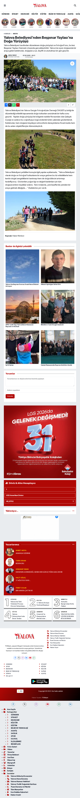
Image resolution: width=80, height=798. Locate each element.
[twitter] (24, 704)
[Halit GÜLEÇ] (10, 579)
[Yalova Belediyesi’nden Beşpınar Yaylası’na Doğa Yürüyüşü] (40, 81)
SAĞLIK (43, 671)
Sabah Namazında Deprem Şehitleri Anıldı (56, 365)
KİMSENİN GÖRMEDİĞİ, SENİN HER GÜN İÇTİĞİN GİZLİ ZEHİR (39, 572)
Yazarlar (10, 752)
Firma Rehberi (13, 755)
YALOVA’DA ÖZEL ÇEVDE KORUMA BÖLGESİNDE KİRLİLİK (67, 616)
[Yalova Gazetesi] (40, 5)
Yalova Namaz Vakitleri (57, 636)
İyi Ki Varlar (10, 365)
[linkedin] (70, 704)
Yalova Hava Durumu (57, 633)
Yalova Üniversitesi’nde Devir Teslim (18, 616)
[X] (19, 658)
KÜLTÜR (35, 14)
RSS (21, 691)
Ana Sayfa (11, 709)
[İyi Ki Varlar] (22, 347)
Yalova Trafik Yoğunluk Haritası (60, 638)
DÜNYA (8, 673)
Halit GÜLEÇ (21, 578)
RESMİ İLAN (16, 744)
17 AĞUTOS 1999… (23, 580)
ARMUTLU (64, 599)
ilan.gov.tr (9, 676)
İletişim (10, 771)
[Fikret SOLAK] (10, 589)
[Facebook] (15, 658)
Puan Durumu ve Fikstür (58, 640)
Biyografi (11, 763)
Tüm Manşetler (55, 643)
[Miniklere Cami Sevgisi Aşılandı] (57, 307)
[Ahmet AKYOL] (10, 552)
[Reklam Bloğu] (40, 442)
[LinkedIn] (26, 658)
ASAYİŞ (70, 14)
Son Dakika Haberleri (57, 645)
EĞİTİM (43, 14)
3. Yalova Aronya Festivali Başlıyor (43, 604)
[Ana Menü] (5, 5)
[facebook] (13, 704)
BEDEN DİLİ (20, 563)
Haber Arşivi (54, 647)
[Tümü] (73, 511)
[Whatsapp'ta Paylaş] (14, 105)
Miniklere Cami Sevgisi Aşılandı (52, 325)
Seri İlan (10, 757)
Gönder (10, 396)
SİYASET (15, 14)
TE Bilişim (45, 697)
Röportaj (11, 760)
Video (9, 749)
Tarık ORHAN (21, 561)
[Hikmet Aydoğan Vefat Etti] (57, 266)
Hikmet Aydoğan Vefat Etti (51, 284)
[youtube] (47, 704)
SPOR (8, 666)
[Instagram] (22, 658)
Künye (9, 768)
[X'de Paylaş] (10, 105)
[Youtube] (30, 658)
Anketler (11, 765)
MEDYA (15, 33)
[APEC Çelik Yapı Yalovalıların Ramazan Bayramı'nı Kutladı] (22, 307)
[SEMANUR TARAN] (10, 570)
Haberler (7, 33)
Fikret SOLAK (21, 588)
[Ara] (75, 5)
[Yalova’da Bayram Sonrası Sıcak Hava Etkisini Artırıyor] (22, 266)
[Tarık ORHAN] (10, 562)
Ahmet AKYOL (21, 550)
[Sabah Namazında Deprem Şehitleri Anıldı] (57, 347)
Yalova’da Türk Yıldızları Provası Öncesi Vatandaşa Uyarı (18, 604)
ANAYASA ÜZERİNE (23, 553)
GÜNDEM (5, 14)
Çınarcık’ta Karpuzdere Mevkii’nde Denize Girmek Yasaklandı (42, 616)
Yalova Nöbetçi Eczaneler (58, 631)
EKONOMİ (25, 14)
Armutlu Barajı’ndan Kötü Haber (67, 604)
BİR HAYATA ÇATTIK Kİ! (24, 591)
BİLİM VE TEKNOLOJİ (57, 14)
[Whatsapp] (34, 658)
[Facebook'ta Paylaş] (6, 105)
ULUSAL (14, 739)
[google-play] (40, 681)
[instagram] (36, 704)
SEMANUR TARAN (22, 569)
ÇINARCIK (40, 611)
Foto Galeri (12, 747)
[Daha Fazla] (18, 105)
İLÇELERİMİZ (16, 741)
